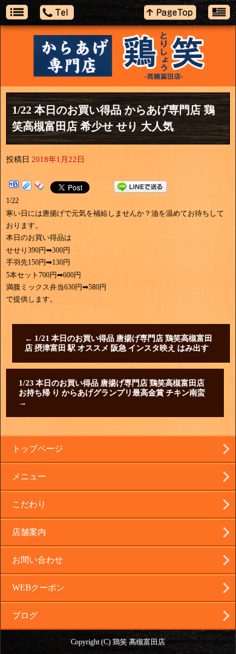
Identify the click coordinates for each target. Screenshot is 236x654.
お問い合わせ (37, 560)
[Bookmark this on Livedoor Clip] (26, 187)
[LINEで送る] (140, 187)
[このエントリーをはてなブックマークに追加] (14, 187)
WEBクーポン (38, 587)
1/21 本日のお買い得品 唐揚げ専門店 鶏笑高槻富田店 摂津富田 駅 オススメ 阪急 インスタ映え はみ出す (118, 343)
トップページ (37, 448)
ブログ (25, 615)
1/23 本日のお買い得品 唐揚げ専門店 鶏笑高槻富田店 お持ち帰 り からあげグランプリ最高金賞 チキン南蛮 (112, 392)
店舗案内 (29, 532)
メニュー (29, 476)
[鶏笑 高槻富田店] (118, 55)
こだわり (29, 504)
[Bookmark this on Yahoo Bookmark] (39, 187)
